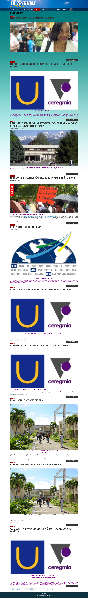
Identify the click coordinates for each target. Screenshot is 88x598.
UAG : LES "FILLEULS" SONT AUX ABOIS (27, 400)
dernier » (52, 589)
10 (36, 589)
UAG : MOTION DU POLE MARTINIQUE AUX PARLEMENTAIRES (37, 464)
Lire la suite (72, 60)
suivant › (47, 589)
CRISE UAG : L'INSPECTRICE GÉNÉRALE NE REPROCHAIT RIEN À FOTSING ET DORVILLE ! (43, 179)
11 (39, 589)
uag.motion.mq (15, 522)
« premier (13, 589)
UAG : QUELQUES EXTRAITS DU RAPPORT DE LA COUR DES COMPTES (39, 345)
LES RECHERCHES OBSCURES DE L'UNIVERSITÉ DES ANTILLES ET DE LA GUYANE (41, 65)
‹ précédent (18, 589)
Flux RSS (44, 593)
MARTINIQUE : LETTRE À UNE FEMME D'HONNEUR (32, 18)
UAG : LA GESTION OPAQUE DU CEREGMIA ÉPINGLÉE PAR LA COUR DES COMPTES (41, 530)
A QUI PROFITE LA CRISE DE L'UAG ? (25, 227)
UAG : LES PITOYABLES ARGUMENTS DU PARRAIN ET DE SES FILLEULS (40, 289)
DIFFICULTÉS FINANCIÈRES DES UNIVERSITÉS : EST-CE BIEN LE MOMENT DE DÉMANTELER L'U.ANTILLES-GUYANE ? (43, 124)
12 (41, 589)
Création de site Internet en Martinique (44, 595)
